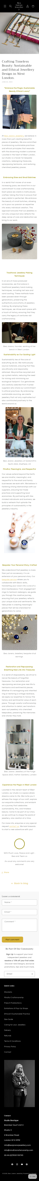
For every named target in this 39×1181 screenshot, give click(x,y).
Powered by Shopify (30, 1173)
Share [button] (6, 872)
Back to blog (21, 883)
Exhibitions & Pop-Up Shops (16, 1008)
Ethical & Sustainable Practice (17, 1014)
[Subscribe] (32, 974)
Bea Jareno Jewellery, (14, 136)
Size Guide (8, 1019)
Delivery (7, 1030)
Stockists (8, 992)
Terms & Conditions (12, 1041)
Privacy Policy (10, 1047)
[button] (5, 6)
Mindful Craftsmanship (14, 998)
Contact (7, 1052)
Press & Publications (13, 1003)
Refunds (7, 1036)
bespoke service (9, 580)
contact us (14, 826)
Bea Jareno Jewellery (15, 1173)
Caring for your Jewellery (14, 1025)
